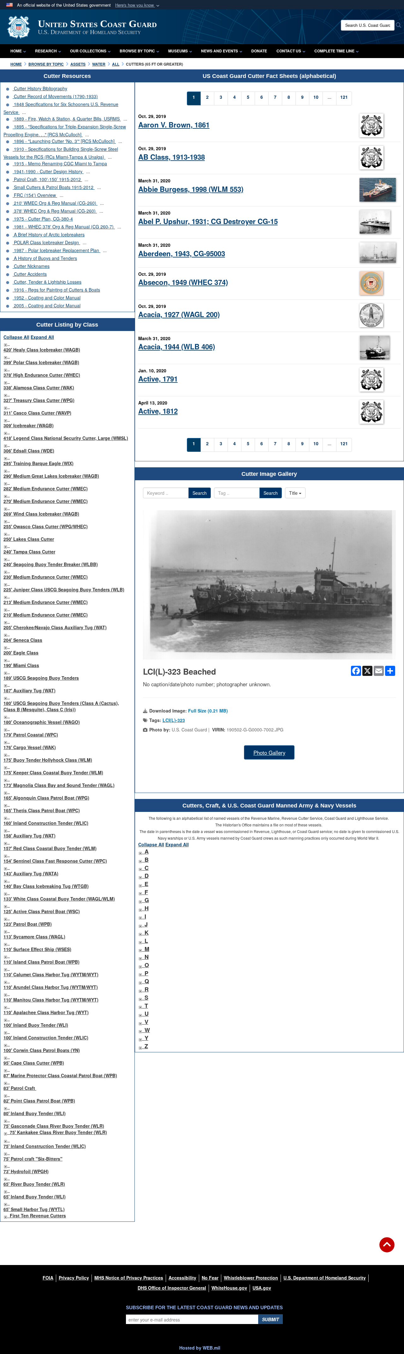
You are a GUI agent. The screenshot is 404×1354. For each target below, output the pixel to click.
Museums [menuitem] (178, 51)
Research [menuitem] (46, 51)
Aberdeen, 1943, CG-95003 (181, 253)
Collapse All (16, 337)
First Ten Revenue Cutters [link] (38, 1215)
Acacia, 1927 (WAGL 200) (179, 314)
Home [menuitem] (16, 51)
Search (200, 493)
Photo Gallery (269, 752)
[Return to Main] (387, 1248)
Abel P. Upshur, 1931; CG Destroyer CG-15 (208, 221)
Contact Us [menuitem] (288, 51)
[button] (138, 5)
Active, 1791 (158, 379)
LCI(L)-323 (174, 720)
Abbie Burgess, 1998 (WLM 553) (190, 189)
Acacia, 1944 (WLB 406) (176, 346)
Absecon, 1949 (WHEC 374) (183, 282)
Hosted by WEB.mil (199, 1348)
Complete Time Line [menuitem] (334, 51)
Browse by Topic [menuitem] (137, 51)
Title (294, 493)
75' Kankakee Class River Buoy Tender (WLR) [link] (58, 1132)
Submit (270, 1319)
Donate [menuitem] (259, 51)
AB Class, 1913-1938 (171, 157)
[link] (5, 343)
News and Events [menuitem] (219, 51)
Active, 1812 (158, 411)
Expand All (42, 337)
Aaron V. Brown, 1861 (174, 125)
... (24, 112)
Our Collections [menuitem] (88, 51)
